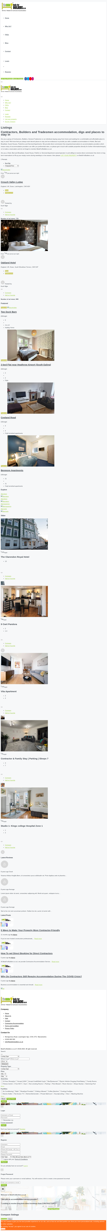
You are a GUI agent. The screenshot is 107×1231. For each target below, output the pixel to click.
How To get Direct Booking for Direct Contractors (27, 953)
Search (4, 1101)
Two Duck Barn (9, 312)
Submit (4, 1185)
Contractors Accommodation (14, 1023)
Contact (8, 51)
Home (7, 18)
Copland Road (8, 417)
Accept (3, 1229)
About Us (8, 1016)
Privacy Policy (9, 1028)
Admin (15, 934)
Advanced (5, 1064)
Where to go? (5, 1059)
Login (7, 61)
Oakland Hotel (8, 262)
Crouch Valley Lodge (12, 182)
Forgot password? (7, 1122)
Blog (6, 43)
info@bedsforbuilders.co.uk (14, 1042)
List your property (11, 119)
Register (8, 72)
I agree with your (15, 1159)
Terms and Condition (12, 1026)
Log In (3, 1125)
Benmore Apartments (12, 470)
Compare (8, 212)
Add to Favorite (10, 214)
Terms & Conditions (21, 1159)
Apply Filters (11, 1099)
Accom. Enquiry (18, 79)
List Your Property (7, 79)
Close (10, 1219)
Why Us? (8, 26)
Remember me (8, 1120)
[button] (2, 1086)
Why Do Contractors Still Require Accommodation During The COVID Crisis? (41, 976)
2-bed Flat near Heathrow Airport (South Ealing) (26, 364)
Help (6, 1018)
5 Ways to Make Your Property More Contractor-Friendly (30, 930)
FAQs (7, 34)
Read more (38, 938)
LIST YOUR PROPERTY (69, 155)
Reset (3, 1099)
